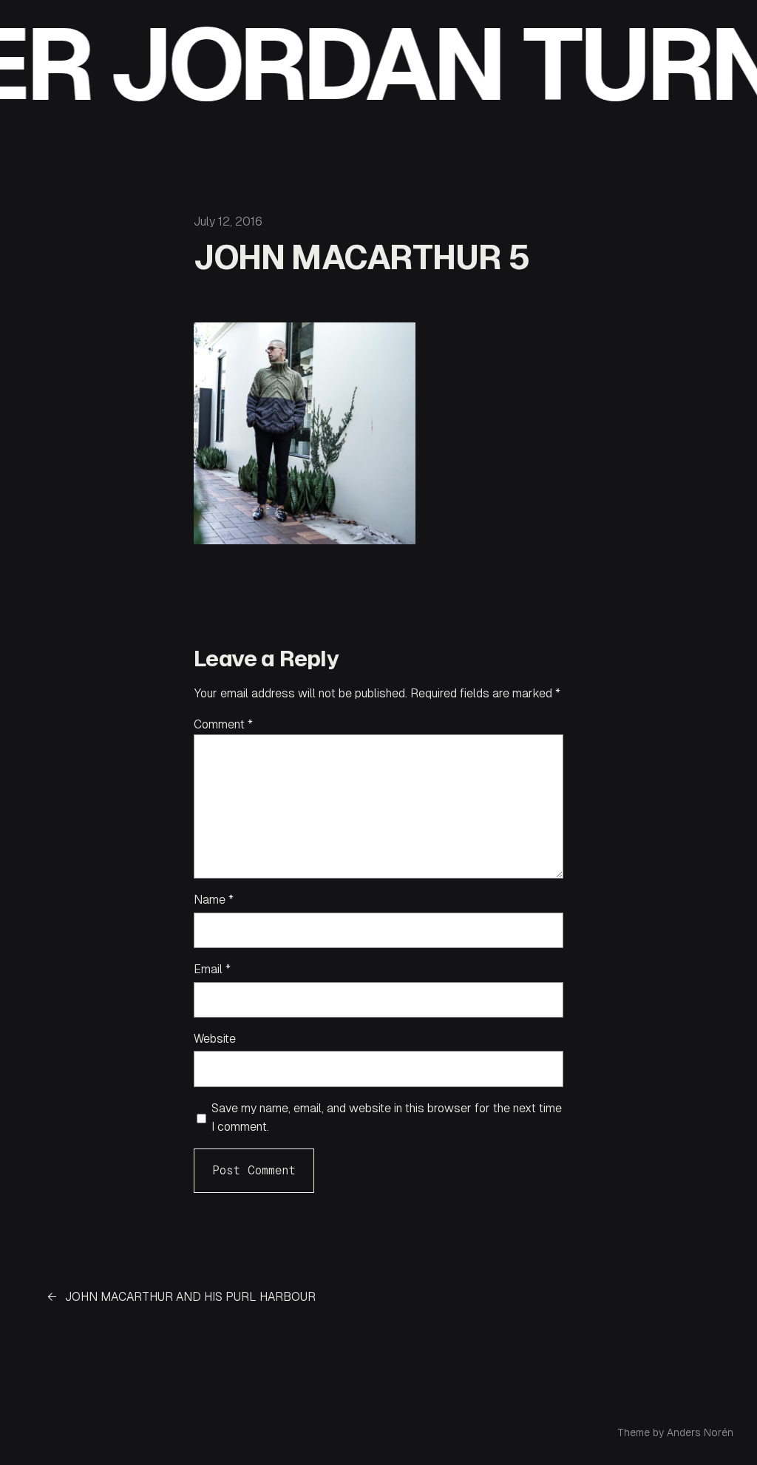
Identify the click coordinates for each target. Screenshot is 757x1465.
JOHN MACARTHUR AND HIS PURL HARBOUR (190, 1297)
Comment (223, 724)
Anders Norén (700, 1432)
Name (214, 900)
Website (215, 1039)
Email (212, 969)
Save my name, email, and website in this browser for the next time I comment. (386, 1117)
